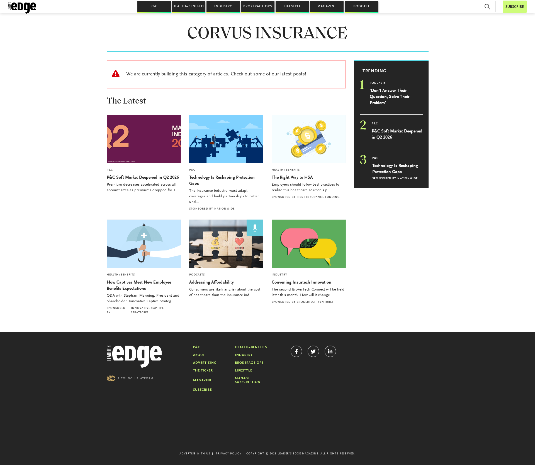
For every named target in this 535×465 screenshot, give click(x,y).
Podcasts (197, 275)
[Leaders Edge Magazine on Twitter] (313, 351)
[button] (487, 6)
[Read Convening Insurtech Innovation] (309, 244)
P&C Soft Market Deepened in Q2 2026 (143, 177)
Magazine (326, 6)
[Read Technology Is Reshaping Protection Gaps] (226, 139)
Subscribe (202, 390)
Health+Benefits (188, 6)
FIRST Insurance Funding (318, 197)
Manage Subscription (248, 380)
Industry (223, 6)
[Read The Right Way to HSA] (309, 139)
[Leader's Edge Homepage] (134, 357)
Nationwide (224, 209)
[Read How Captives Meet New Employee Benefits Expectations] (144, 244)
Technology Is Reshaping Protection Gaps (222, 180)
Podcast (361, 6)
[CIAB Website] (130, 378)
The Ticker (203, 370)
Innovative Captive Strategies (147, 310)
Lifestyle (292, 6)
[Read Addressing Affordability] (226, 244)
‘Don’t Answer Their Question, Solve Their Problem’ (389, 96)
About (199, 355)
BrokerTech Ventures (315, 302)
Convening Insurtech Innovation (301, 282)
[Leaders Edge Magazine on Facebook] (296, 351)
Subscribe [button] (514, 7)
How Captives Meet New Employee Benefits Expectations (139, 285)
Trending (374, 71)
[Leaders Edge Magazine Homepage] (22, 8)
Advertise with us (194, 453)
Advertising (205, 363)
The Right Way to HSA (292, 177)
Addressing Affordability (212, 282)
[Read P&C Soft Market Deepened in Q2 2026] (144, 139)
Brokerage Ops (257, 6)
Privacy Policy (228, 453)
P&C (153, 6)
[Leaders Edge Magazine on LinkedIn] (330, 351)
